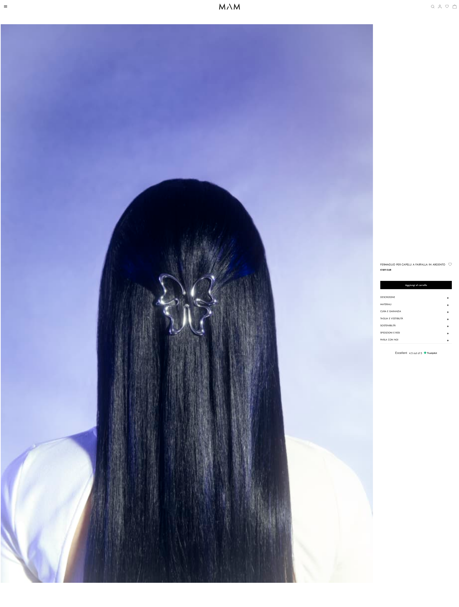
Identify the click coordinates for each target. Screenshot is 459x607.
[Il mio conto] (439, 6)
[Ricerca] (432, 6)
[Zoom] (187, 303)
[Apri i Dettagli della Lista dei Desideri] (447, 6)
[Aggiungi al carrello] (416, 285)
